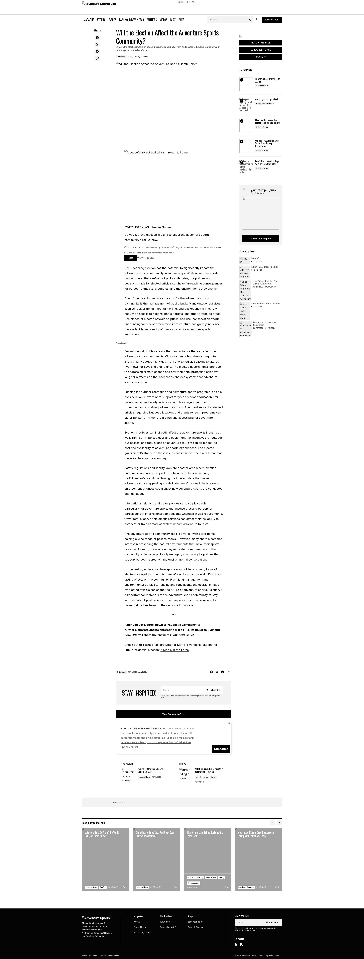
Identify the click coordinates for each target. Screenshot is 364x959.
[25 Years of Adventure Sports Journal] (246, 84)
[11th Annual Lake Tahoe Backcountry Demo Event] (207, 859)
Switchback (121, 57)
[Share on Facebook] (97, 37)
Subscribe (221, 749)
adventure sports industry (199, 432)
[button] (256, 20)
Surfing (213, 777)
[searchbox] (228, 19)
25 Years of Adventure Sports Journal (267, 80)
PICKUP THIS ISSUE (260, 42)
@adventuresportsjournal (263, 190)
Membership (113, 956)
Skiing (221, 877)
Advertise (165, 921)
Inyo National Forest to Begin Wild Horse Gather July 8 (267, 162)
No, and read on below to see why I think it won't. (198, 247)
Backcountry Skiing (195, 877)
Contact (103, 956)
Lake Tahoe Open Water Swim (266, 303)
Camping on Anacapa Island (266, 99)
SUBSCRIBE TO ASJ (261, 49)
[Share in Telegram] (97, 51)
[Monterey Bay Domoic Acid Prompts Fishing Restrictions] (246, 125)
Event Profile (211, 877)
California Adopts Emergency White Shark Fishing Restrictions (267, 143)
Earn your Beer (195, 921)
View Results (145, 257)
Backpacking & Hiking (265, 103)
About (136, 921)
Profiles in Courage (246, 887)
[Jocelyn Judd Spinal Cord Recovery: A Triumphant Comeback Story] (258, 859)
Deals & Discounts (196, 927)
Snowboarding (194, 883)
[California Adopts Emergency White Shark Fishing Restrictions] (246, 146)
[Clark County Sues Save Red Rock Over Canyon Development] (156, 859)
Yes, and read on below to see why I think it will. (149, 247)
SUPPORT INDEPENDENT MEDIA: (157, 738)
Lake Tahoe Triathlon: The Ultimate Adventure (265, 282)
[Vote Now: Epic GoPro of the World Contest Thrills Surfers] (202, 773)
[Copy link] (97, 58)
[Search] (250, 20)
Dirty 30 (255, 258)
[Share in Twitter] (97, 44)
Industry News (144, 777)
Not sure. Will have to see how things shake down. (151, 252)
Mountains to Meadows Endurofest (264, 323)
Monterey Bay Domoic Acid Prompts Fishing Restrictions (267, 121)
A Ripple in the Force (174, 650)
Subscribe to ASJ (168, 927)
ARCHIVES (260, 57)
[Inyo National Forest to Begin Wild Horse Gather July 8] (246, 166)
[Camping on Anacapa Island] (246, 105)
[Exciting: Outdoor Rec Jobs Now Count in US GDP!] (145, 773)
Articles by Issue (141, 932)
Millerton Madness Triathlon (264, 266)
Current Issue (140, 927)
